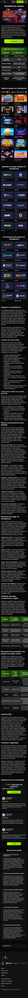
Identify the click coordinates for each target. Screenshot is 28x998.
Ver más (14, 843)
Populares (3, 91)
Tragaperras (22, 91)
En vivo (10, 92)
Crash (15, 91)
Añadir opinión (14, 792)
